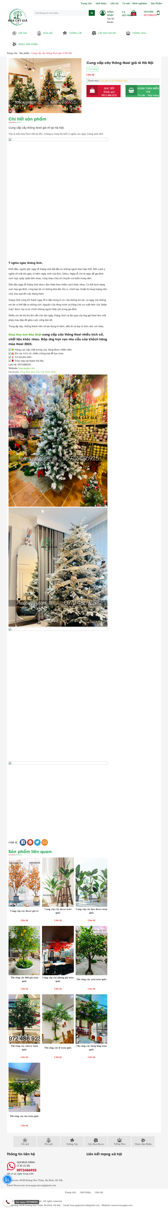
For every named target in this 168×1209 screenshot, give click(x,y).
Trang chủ (86, 3)
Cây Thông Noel (118, 80)
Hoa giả (47, 33)
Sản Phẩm (156, 3)
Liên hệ (114, 3)
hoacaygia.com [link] (27, 368)
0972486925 (150, 15)
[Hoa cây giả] (18, 17)
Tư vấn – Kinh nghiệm (134, 3)
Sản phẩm (24, 53)
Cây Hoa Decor (107, 33)
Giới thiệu (101, 3)
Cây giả (22, 33)
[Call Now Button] (7, 1202)
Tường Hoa (139, 33)
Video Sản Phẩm (28, 44)
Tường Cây (75, 33)
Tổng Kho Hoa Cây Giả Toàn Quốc (38, 372)
